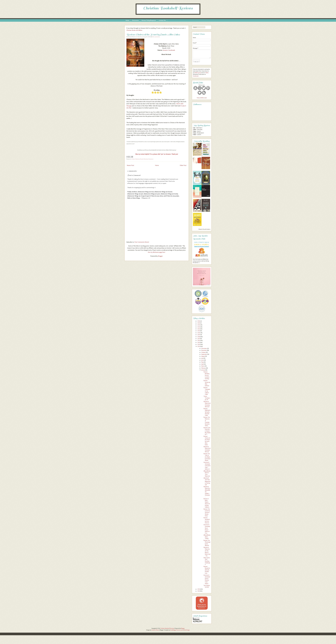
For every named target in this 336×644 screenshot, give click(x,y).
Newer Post (130, 165)
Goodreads (171, 50)
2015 (198, 342)
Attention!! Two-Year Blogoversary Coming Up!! (207, 481)
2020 (198, 332)
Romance (150, 159)
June (202, 360)
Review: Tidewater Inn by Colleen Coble (207, 391)
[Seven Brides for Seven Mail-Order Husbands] (197, 155)
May (202, 362)
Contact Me (162, 20)
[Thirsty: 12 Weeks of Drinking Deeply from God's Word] (197, 184)
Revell (141, 159)
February (203, 368)
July (202, 358)
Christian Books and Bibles (134, 30)
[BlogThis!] (129, 157)
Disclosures (135, 20)
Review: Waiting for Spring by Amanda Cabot (207, 412)
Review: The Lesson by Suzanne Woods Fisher (207, 512)
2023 (198, 327)
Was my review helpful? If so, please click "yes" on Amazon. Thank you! (156, 154)
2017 (198, 338)
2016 (198, 340)
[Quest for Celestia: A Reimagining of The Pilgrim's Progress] (206, 184)
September (204, 354)
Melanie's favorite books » (204, 229)
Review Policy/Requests (148, 20)
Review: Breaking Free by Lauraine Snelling (206, 375)
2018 (198, 336)
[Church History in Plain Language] (206, 211)
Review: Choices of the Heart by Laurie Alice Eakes (153, 34)
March (202, 366)
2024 (198, 325)
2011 (198, 591)
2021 (198, 330)
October (203, 352)
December (204, 348)
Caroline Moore (155, 630)
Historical (137, 159)
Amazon (165, 50)
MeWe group (197, 72)
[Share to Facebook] (132, 157)
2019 (198, 334)
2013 (198, 346)
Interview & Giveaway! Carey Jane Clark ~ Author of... (207, 466)
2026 (198, 321)
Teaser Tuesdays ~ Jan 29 (207, 398)
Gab (206, 97)
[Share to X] (130, 157)
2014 (198, 344)
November (204, 350)
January (203, 370)
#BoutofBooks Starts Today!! (207, 536)
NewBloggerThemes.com (176, 630)
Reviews (146, 159)
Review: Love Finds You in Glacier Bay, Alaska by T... (207, 431)
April (202, 364)
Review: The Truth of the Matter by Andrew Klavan (207, 457)
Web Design (187, 630)
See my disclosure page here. (156, 252)
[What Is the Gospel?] (206, 196)
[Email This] (127, 157)
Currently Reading (201, 141)
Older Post (183, 165)
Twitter (207, 72)
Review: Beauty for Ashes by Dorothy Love (207, 570)
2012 (198, 589)
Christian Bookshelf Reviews (168, 8)
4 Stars (133, 159)
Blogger (160, 256)
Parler (198, 97)
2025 (198, 323)
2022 (198, 329)
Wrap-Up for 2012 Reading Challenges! (207, 561)
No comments (156, 36)
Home (127, 20)
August (203, 356)
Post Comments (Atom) (141, 242)
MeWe (202, 97)
